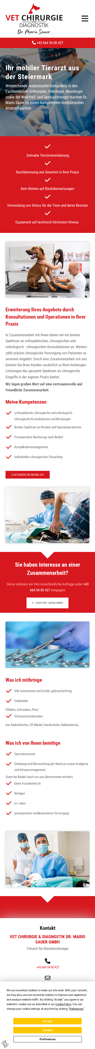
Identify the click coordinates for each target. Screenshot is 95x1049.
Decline (47, 1030)
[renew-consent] (5, 1044)
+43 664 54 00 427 (47, 43)
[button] (79, 19)
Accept (47, 1021)
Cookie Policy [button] (63, 1004)
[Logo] (34, 18)
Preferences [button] (76, 1008)
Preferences (48, 1039)
